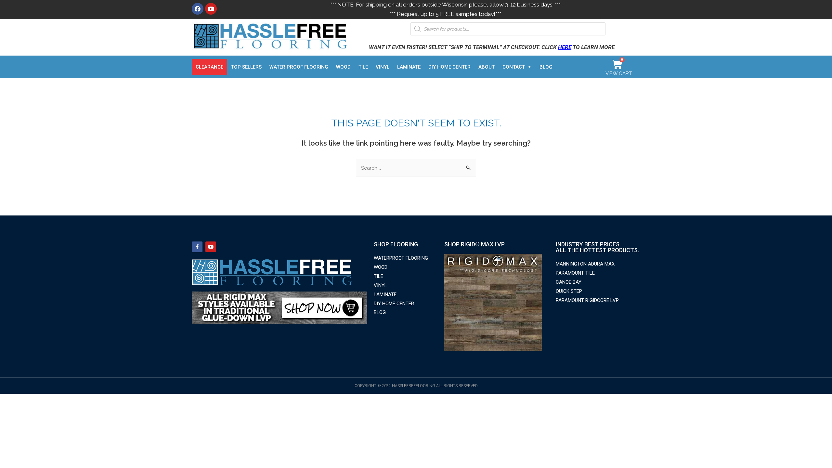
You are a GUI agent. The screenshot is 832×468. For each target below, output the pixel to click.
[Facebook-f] (197, 246)
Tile (363, 67)
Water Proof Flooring (298, 67)
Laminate (409, 67)
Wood (343, 67)
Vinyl (382, 67)
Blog (546, 67)
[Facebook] (197, 9)
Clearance (209, 67)
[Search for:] (416, 168)
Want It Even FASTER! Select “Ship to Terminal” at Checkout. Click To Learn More (492, 47)
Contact (513, 67)
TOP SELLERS (246, 67)
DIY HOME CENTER (449, 67)
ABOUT (486, 67)
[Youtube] (211, 9)
